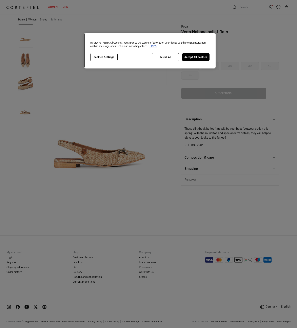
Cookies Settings (104, 57)
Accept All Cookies (195, 57)
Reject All (166, 57)
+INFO (153, 46)
